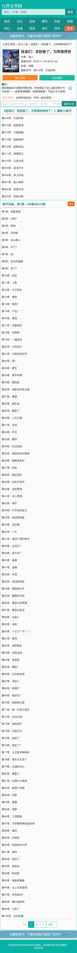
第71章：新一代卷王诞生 (16, 709)
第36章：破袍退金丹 (13, 460)
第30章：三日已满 (12, 417)
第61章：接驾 (9, 638)
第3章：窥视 (9, 225)
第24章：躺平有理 (12, 375)
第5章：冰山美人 (11, 240)
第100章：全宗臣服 (12, 916)
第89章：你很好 (11, 837)
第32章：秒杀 (9, 432)
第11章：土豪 (9, 282)
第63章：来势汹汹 (12, 652)
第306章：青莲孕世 (12, 189)
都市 (45, 21)
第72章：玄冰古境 (12, 716)
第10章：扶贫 (9, 275)
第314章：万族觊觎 (12, 132)
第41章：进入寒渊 (12, 496)
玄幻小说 (23, 44)
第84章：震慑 (9, 802)
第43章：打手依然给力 (14, 510)
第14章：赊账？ (11, 304)
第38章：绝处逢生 (12, 474)
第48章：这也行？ (12, 546)
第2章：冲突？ (10, 218)
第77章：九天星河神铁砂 (16, 752)
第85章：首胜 (9, 809)
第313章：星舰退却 (12, 139)
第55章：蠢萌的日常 (13, 595)
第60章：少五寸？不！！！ (17, 631)
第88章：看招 (9, 830)
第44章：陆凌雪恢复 (13, 517)
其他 (32, 28)
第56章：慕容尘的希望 (14, 602)
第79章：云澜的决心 (13, 766)
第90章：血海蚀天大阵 (14, 844)
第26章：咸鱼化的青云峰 (16, 389)
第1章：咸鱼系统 (11, 211)
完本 (57, 28)
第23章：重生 (9, 368)
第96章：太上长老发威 (14, 887)
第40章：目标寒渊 (12, 489)
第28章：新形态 (11, 403)
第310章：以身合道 (12, 160)
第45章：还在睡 (11, 524)
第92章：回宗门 (11, 859)
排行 (45, 28)
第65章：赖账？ (11, 667)
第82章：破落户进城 (13, 788)
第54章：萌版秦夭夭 (13, 588)
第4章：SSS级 (10, 232)
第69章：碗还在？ (12, 695)
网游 (70, 21)
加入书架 (20, 78)
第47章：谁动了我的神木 (16, 538)
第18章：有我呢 (11, 332)
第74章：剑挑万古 (12, 731)
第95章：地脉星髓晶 (13, 880)
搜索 (70, 12)
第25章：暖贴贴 (11, 382)
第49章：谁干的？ (12, 553)
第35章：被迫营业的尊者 (16, 453)
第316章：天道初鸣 (44, 70)
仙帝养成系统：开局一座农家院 (33, 97)
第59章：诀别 (9, 624)
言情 (20, 28)
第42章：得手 (9, 503)
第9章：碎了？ (10, 268)
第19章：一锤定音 (12, 339)
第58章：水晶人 (11, 617)
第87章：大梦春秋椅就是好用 (18, 823)
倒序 (71, 203)
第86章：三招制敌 (12, 816)
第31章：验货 (9, 425)
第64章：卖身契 (11, 659)
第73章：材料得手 (12, 723)
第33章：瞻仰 (9, 439)
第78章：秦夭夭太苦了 (14, 759)
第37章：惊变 (9, 467)
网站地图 (38, 947)
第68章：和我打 (11, 688)
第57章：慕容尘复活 (13, 610)
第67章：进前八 (11, 681)
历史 (57, 21)
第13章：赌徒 (9, 297)
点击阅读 (57, 78)
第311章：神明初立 (12, 153)
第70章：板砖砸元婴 (13, 702)
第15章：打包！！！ (13, 311)
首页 (7, 21)
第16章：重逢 (9, 318)
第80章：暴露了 (11, 773)
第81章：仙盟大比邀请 (14, 780)
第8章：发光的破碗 (12, 261)
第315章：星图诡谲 (12, 125)
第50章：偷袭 (9, 560)
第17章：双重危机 (12, 325)
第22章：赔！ (9, 361)
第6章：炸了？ (10, 247)
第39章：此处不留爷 (13, 482)
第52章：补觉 (9, 574)
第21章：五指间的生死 (14, 353)
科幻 (7, 28)
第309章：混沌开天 (12, 168)
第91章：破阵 (9, 852)
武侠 (32, 21)
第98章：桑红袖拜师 (13, 901)
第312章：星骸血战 (12, 146)
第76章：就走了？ (12, 745)
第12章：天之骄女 (12, 289)
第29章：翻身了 (11, 410)
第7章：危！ (9, 254)
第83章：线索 (9, 795)
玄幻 (20, 21)
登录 (70, 28)
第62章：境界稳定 (12, 645)
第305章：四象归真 (12, 196)
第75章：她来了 (11, 738)
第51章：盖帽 (9, 567)
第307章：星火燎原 (12, 182)
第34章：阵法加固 (12, 446)
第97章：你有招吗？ (13, 894)
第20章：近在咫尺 (12, 346)
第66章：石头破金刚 (13, 674)
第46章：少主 (9, 531)
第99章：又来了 (11, 908)
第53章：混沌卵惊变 (13, 581)
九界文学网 (12, 6)
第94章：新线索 (11, 873)
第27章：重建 (9, 396)
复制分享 (69, 103)
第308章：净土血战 (12, 175)
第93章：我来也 (11, 866)
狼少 (30, 57)
